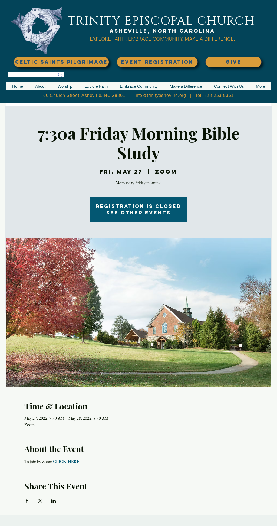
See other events (138, 213)
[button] (40, 86)
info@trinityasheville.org (160, 95)
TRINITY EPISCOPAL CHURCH (161, 21)
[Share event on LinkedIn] (53, 501)
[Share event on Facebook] (26, 501)
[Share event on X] (40, 501)
